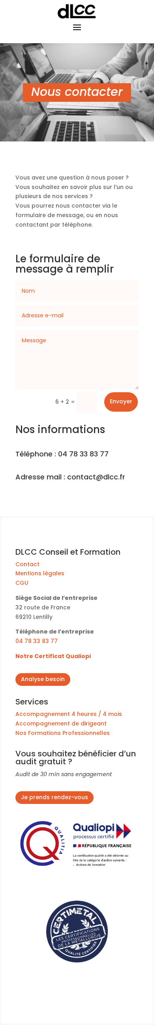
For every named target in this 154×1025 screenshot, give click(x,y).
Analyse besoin (43, 679)
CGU (21, 583)
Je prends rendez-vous (54, 797)
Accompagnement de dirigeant (61, 723)
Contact (27, 564)
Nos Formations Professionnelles (63, 733)
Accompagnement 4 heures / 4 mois (68, 714)
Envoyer (121, 401)
